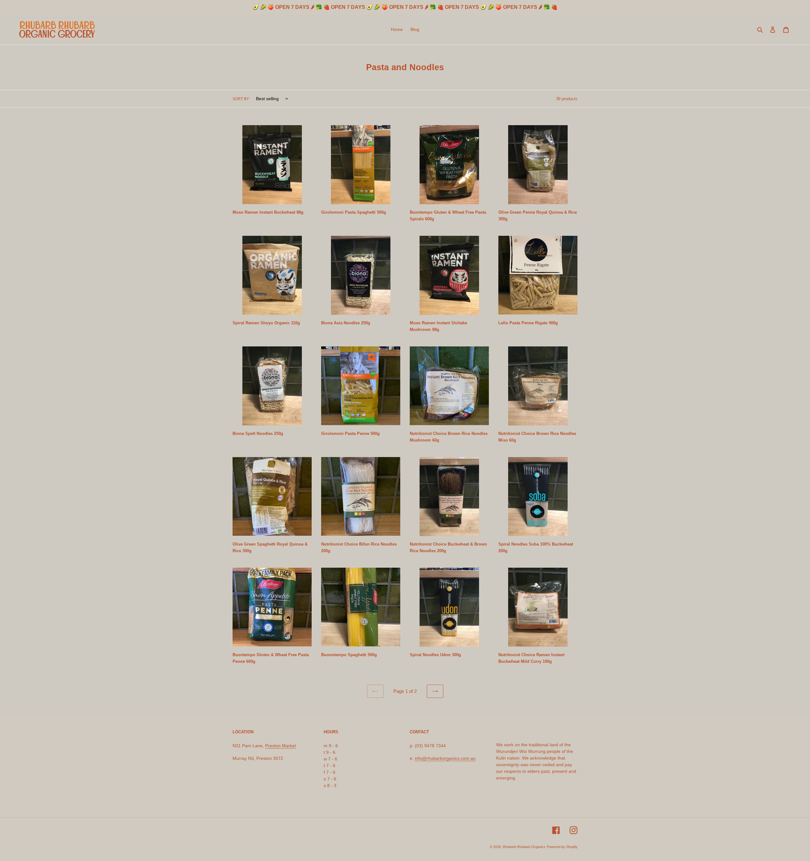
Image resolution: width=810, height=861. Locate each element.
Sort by (241, 99)
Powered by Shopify (562, 847)
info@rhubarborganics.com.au (445, 758)
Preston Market (280, 745)
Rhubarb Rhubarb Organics (524, 847)
